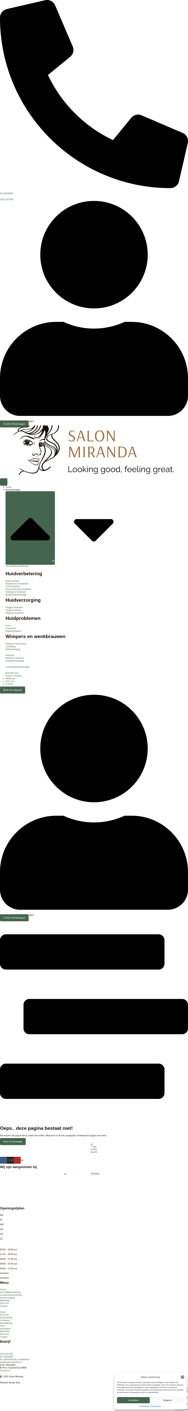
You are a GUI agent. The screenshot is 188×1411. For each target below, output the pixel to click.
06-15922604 (6, 193)
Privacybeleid (155, 1406)
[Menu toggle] (3, 482)
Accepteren (133, 1400)
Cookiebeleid (144, 1406)
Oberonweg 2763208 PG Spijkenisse (10, 1349)
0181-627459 (6, 199)
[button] (182, 1377)
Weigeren (167, 1400)
